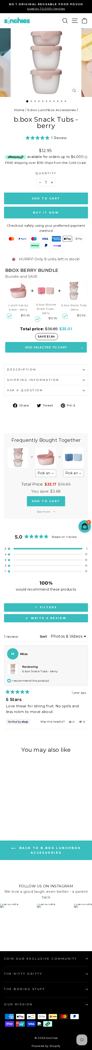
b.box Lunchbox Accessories (52, 110)
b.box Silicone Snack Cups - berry (46, 309)
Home (19, 110)
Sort (44, 636)
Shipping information (33, 380)
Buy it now (46, 212)
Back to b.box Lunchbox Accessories (49, 850)
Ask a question (25, 390)
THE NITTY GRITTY (23, 973)
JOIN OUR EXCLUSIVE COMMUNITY (40, 958)
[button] (46, 138)
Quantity (45, 173)
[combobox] (45, 473)
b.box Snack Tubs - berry (74, 307)
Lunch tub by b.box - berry (18, 307)
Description (21, 369)
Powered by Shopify (46, 1046)
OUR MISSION (18, 1004)
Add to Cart (46, 501)
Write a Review (57, 619)
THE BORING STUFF (24, 989)
